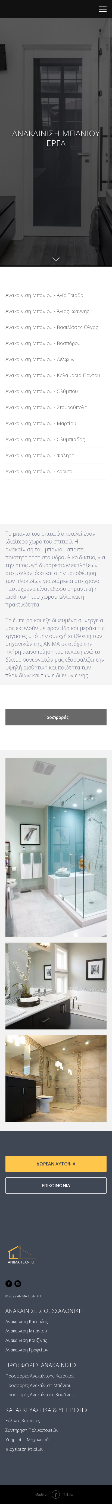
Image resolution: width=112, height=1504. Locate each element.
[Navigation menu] (103, 9)
